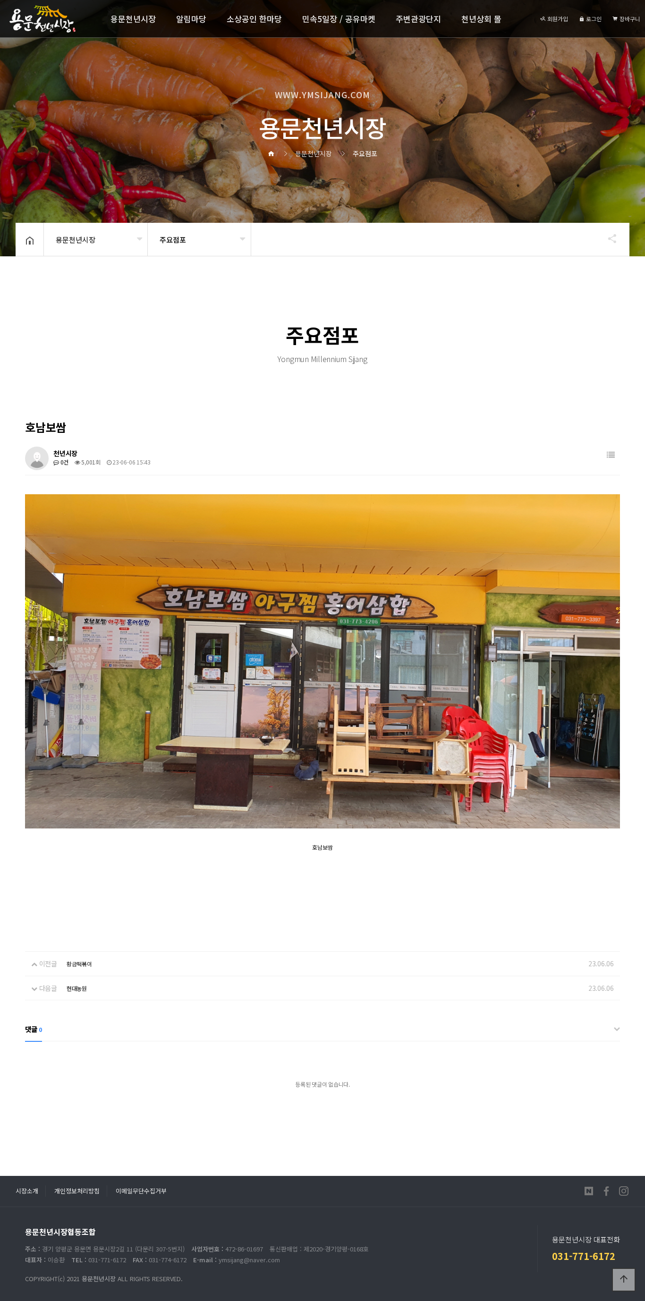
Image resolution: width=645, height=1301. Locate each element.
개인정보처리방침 (77, 1190)
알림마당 (191, 19)
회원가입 (557, 19)
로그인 (593, 19)
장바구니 (629, 19)
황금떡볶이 (79, 964)
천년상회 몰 (481, 19)
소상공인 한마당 (254, 19)
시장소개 (27, 1190)
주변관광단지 (418, 19)
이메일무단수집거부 (141, 1190)
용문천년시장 (133, 19)
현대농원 (77, 988)
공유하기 (607, 238)
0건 (63, 462)
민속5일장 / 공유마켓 (338, 19)
